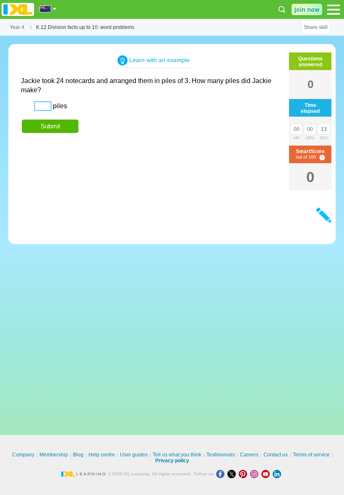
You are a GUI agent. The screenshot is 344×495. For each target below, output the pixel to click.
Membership (53, 455)
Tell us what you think (177, 455)
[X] (233, 474)
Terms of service (311, 455)
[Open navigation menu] (333, 10)
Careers (249, 455)
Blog (78, 455)
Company (23, 455)
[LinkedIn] (278, 474)
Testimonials (220, 455)
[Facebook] (221, 474)
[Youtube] (267, 474)
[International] (48, 9)
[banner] (18, 9)
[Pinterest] (244, 474)
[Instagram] (255, 474)
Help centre (102, 455)
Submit (50, 126)
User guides (134, 455)
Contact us (275, 455)
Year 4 (17, 27)
